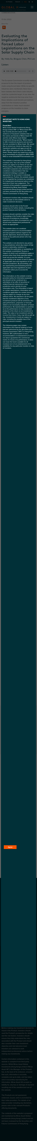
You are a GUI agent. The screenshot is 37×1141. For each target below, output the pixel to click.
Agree (10, 847)
